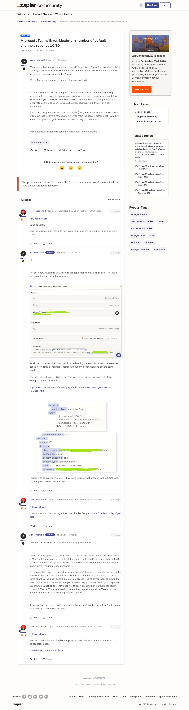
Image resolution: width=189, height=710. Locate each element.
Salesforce (159, 249)
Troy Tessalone (36, 211)
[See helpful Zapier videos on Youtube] (46, 697)
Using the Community (146, 116)
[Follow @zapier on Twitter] (41, 697)
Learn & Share (41, 14)
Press (115, 696)
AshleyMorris (36, 60)
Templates (150, 696)
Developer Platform (98, 696)
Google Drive (138, 235)
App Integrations (168, 696)
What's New (62, 14)
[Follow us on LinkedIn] (30, 697)
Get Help (22, 14)
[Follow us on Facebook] (24, 697)
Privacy (172, 704)
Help (81, 696)
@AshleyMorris (40, 218)
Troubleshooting (47, 21)
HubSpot (135, 242)
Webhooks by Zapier (142, 221)
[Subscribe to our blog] (35, 697)
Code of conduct (143, 112)
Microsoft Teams (40, 142)
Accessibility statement (104, 684)
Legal (163, 704)
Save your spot (141, 89)
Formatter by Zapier (141, 228)
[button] (152, 5)
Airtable (149, 242)
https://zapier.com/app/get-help (46, 650)
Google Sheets (139, 214)
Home (20, 21)
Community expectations (148, 121)
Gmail (161, 221)
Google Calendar (140, 249)
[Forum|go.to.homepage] (40, 5)
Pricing (72, 696)
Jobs (123, 696)
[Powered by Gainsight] (94, 679)
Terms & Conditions (83, 684)
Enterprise (135, 696)
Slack (153, 235)
